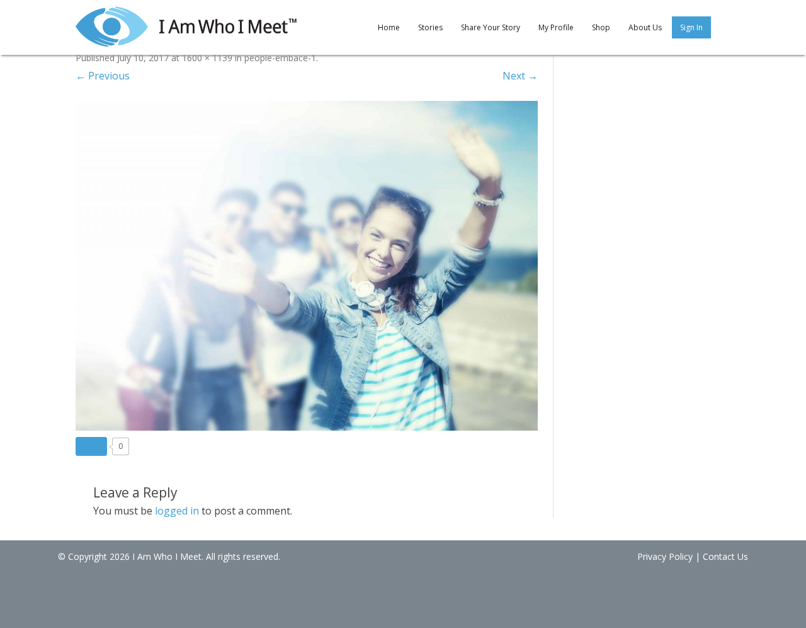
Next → (520, 76)
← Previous (103, 76)
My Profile (556, 27)
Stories (430, 27)
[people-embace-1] (307, 266)
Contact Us (725, 556)
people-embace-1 (280, 58)
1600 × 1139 (207, 58)
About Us (645, 27)
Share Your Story (490, 27)
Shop (601, 27)
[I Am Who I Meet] (186, 25)
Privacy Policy (665, 556)
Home (389, 27)
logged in (177, 511)
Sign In (691, 27)
